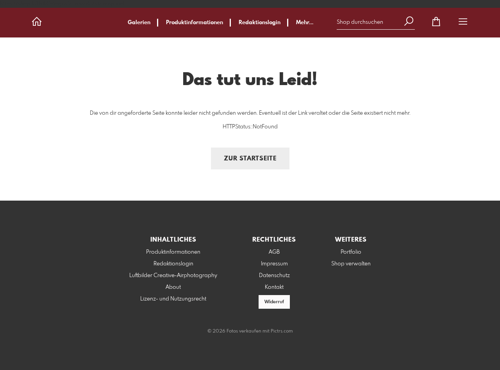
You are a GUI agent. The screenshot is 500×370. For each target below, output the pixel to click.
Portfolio (351, 252)
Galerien (139, 22)
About (173, 287)
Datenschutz (274, 275)
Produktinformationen (194, 22)
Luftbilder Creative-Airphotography (173, 275)
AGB (274, 252)
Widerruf (274, 302)
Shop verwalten (351, 264)
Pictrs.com (282, 331)
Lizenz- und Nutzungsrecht (173, 299)
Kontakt (274, 287)
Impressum (274, 264)
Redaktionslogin (259, 22)
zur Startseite (250, 158)
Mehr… (304, 22)
